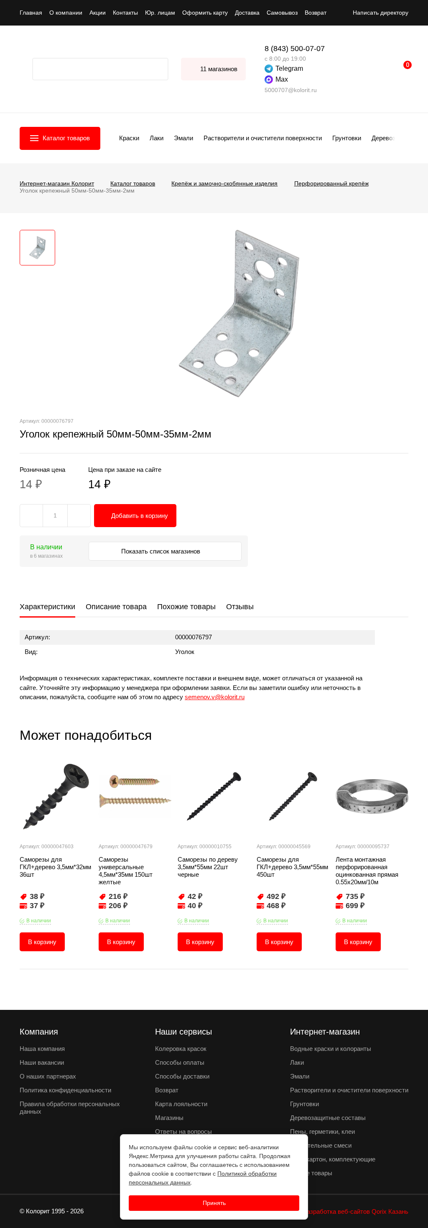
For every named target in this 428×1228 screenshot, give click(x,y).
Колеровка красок (180, 1048)
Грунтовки (346, 138)
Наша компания (42, 1048)
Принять (214, 1203)
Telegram (289, 68)
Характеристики (47, 606)
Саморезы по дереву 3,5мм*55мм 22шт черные (208, 867)
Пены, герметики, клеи (322, 1131)
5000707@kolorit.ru (291, 90)
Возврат (315, 12)
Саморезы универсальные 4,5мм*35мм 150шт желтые (126, 871)
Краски (129, 138)
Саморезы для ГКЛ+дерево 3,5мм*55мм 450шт (292, 867)
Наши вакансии (42, 1062)
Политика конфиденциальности (65, 1090)
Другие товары (311, 1173)
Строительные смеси (321, 1145)
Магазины (169, 1117)
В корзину (42, 941)
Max (281, 79)
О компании (65, 12)
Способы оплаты (179, 1062)
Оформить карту (205, 12)
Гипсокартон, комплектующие (332, 1159)
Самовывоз (282, 12)
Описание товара (116, 606)
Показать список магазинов (161, 551)
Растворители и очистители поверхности (263, 138)
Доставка (247, 12)
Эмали (183, 138)
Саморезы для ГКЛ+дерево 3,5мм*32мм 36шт (55, 867)
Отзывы (240, 606)
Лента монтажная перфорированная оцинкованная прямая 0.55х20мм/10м (367, 871)
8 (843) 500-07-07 (295, 48)
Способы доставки (182, 1076)
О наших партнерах (48, 1076)
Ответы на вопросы (183, 1131)
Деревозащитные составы (328, 1117)
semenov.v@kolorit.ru (215, 696)
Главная (31, 12)
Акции (97, 12)
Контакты (125, 12)
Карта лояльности (181, 1103)
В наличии (38, 921)
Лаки (156, 138)
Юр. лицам (160, 12)
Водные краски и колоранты (330, 1048)
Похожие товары (186, 606)
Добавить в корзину (139, 515)
